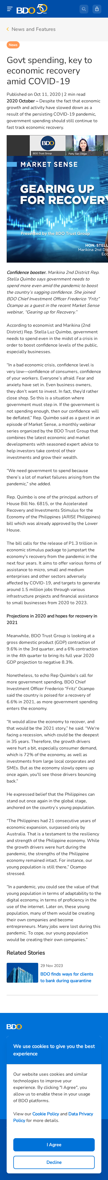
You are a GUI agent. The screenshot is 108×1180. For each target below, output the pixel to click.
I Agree (54, 1145)
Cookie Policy (45, 1114)
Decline (54, 1162)
